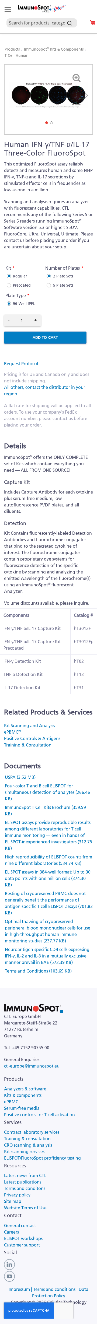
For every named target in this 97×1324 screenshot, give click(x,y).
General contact (20, 1225)
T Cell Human (17, 55)
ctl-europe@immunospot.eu (32, 1066)
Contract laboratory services (31, 1132)
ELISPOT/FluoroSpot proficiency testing (42, 1158)
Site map (12, 1201)
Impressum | (21, 1289)
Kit (8, 268)
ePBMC (12, 732)
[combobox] (44, 16)
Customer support (22, 1245)
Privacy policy (17, 1195)
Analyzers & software (25, 1088)
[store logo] (41, 9)
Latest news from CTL (25, 1175)
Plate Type (15, 295)
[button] (84, 95)
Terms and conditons (24, 1188)
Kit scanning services (24, 1151)
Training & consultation (27, 1138)
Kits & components (22, 1095)
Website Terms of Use (25, 1207)
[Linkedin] (9, 1264)
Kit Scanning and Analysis (29, 725)
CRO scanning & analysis (28, 1145)
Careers (11, 1232)
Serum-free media (22, 1108)
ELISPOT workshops (23, 1238)
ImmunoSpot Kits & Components (54, 49)
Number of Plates (62, 268)
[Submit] (69, 21)
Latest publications (22, 1182)
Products (13, 49)
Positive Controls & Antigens (32, 738)
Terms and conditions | (56, 1289)
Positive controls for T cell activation (39, 1114)
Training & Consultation (27, 745)
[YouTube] (9, 1276)
